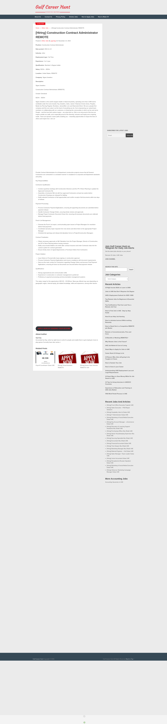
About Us (38, 17)
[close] (84, 716)
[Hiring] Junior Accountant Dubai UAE (118, 458)
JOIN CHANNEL (110, 259)
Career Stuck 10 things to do (114, 353)
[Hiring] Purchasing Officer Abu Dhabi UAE (119, 431)
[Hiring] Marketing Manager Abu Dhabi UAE (120, 448)
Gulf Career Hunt (38, 659)
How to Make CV (103, 17)
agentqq (53, 41)
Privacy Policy (60, 17)
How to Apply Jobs (88, 17)
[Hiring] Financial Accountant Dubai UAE (119, 443)
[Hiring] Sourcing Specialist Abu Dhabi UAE (120, 438)
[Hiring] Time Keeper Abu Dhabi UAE (118, 446)
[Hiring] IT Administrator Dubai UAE (117, 415)
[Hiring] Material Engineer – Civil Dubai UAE (120, 451)
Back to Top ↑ (130, 659)
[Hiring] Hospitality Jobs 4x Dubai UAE (118, 412)
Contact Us (48, 17)
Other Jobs (45, 28)
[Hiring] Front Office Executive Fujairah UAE (120, 405)
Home (37, 28)
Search (131, 269)
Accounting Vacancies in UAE (114, 482)
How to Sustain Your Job (113, 363)
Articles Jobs (73, 17)
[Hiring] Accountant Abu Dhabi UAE (117, 441)
